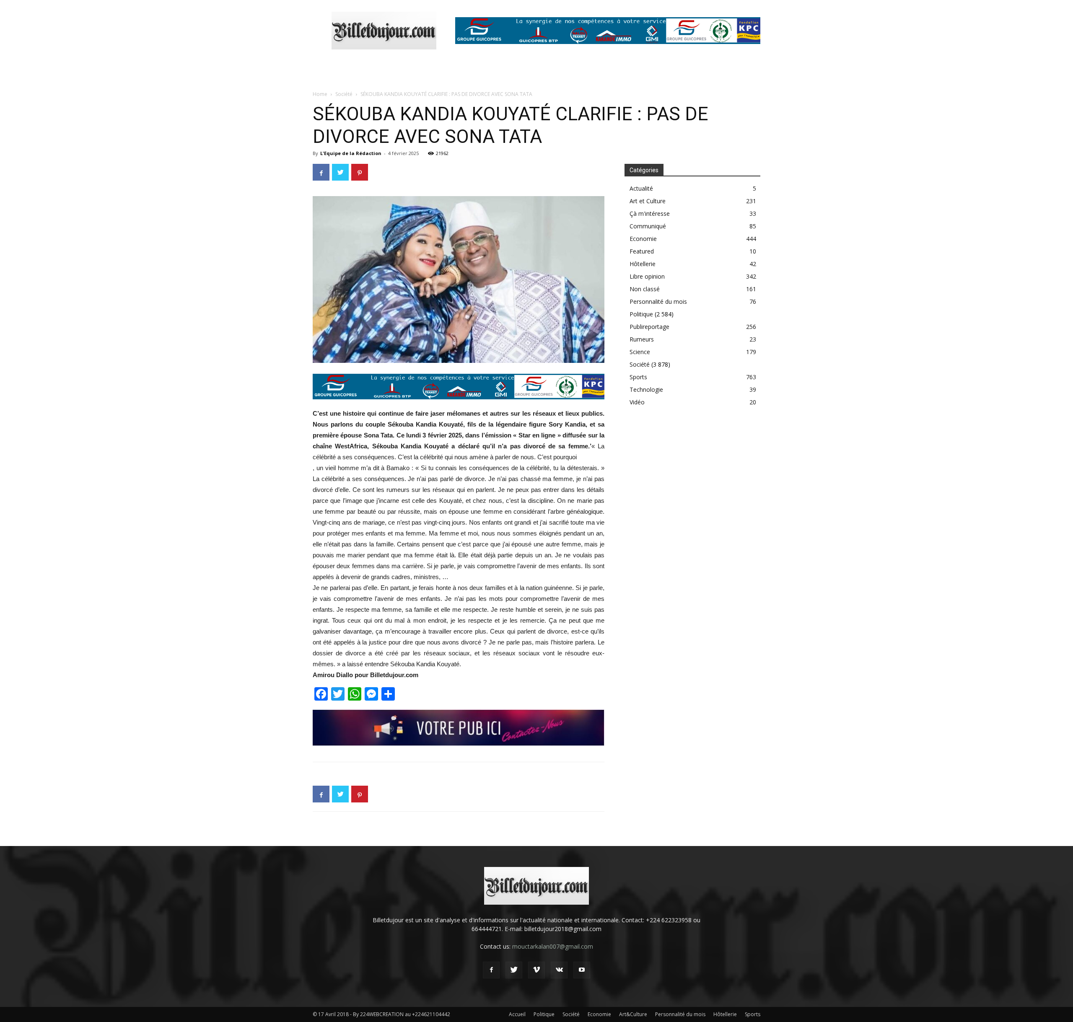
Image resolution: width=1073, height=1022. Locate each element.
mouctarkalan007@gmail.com (552, 946)
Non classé (645, 289)
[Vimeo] (536, 970)
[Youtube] (581, 970)
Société (343, 94)
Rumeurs (642, 339)
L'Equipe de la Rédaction (350, 153)
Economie (643, 239)
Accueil (517, 1014)
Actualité (641, 188)
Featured (642, 251)
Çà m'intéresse (650, 213)
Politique (641, 314)
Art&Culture (633, 1014)
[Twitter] (513, 970)
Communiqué (648, 226)
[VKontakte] (559, 970)
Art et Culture (648, 201)
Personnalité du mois (658, 301)
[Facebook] (491, 970)
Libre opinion (647, 276)
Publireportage (649, 327)
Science (640, 352)
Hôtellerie (643, 264)
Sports (638, 377)
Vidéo (637, 402)
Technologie (646, 389)
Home (320, 94)
